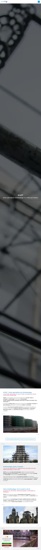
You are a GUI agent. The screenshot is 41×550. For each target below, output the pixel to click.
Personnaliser (6, 547)
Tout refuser (6, 545)
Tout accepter (6, 543)
